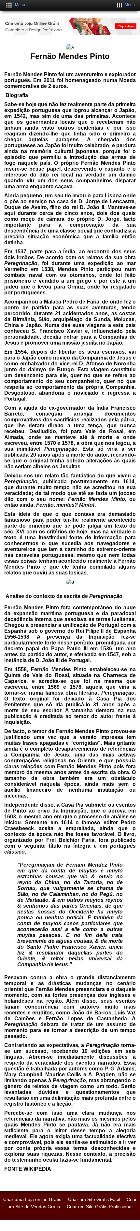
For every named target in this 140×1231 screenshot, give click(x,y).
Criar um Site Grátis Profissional (100, 1206)
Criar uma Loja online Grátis (32, 1199)
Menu (20, 5)
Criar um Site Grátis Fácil (94, 1199)
